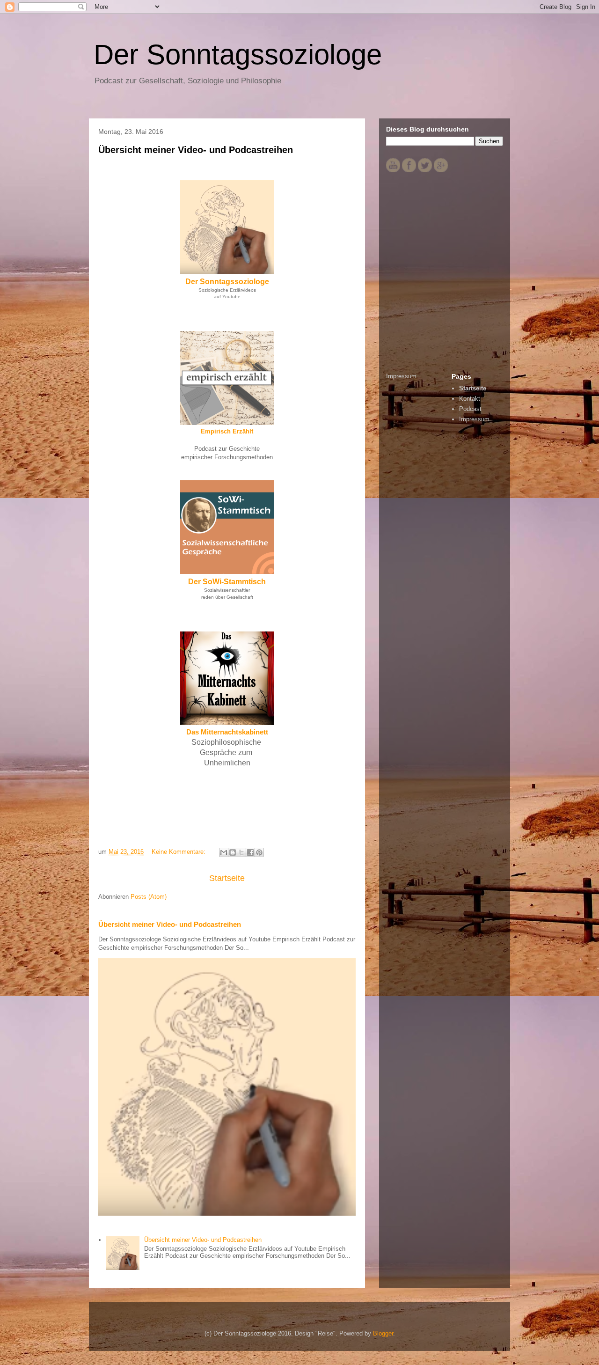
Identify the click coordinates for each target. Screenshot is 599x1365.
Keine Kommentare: (179, 851)
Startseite (227, 878)
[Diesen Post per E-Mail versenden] (223, 852)
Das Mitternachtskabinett (227, 732)
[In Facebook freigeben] (250, 852)
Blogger (383, 1333)
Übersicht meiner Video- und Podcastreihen (195, 150)
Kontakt (469, 398)
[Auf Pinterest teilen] (259, 852)
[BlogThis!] (232, 852)
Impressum (401, 376)
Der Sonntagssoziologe (227, 282)
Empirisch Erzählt (227, 431)
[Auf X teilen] (241, 852)
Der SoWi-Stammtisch (227, 582)
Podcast (470, 408)
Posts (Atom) (149, 896)
